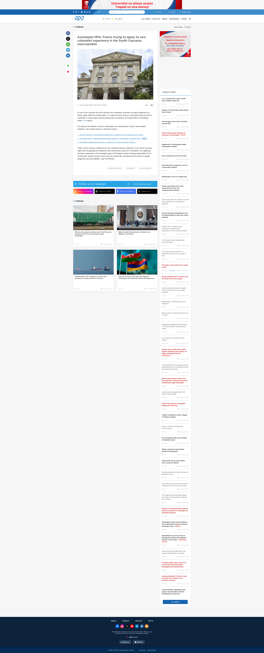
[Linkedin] (87, 12)
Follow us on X (145, 191)
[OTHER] (189, 19)
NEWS (164, 19)
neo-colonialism (145, 168)
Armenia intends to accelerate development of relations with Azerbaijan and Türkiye (111, 135)
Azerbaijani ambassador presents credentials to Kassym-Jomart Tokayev (107, 142)
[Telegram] (84, 12)
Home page (178, 27)
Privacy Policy (151, 650)
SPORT (184, 19)
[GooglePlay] (125, 642)
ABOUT (113, 621)
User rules (142, 650)
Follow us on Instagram (84, 191)
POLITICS (156, 19)
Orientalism (130, 168)
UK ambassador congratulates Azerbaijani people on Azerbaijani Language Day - (113, 139)
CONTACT (125, 621)
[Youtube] (82, 12)
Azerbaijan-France (114, 168)
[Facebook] (73, 12)
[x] (127, 626)
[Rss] (89, 12)
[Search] (142, 12)
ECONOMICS (174, 19)
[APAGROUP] (132, 637)
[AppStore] (139, 642)
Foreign (187, 27)
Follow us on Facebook (126, 191)
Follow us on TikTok (105, 191)
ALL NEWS (146, 19)
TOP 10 (150, 621)
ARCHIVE (138, 621)
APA (84, 121)
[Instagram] (76, 12)
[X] (79, 12)
